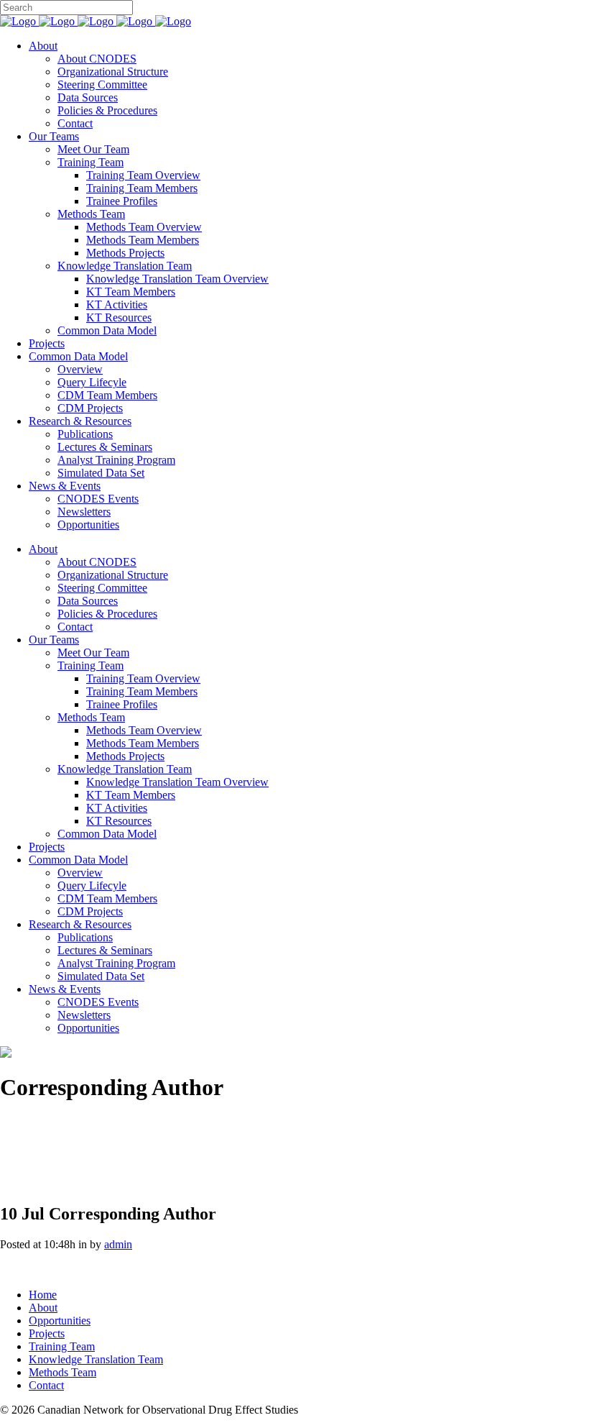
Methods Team (62, 1372)
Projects (47, 1333)
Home (43, 1295)
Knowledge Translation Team (96, 1359)
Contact (46, 1385)
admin (118, 1244)
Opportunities (60, 1320)
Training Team (62, 1346)
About (43, 1307)
